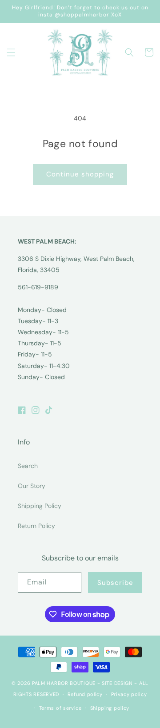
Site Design (117, 683)
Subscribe (115, 582)
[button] (11, 52)
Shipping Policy (39, 506)
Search (28, 466)
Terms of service (60, 708)
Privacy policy (129, 694)
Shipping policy (110, 708)
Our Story (31, 486)
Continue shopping (80, 174)
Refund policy (85, 694)
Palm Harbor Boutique (64, 683)
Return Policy (36, 526)
